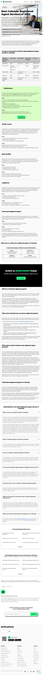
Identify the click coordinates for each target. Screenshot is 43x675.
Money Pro (3, 658)
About (18, 648)
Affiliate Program (20, 660)
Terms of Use (36, 655)
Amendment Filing (4, 662)
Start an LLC (37, 1)
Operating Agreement (5, 653)
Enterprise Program (21, 662)
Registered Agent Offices (22, 665)
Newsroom (19, 655)
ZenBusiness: (21, 29)
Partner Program (20, 658)
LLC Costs (3, 660)
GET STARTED (21, 278)
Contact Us (36, 653)
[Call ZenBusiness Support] (27, 2)
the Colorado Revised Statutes (24, 321)
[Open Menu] (1, 1)
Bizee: (21, 34)
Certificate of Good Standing (6, 664)
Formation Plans (4, 648)
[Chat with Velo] (39, 672)
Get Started (21, 117)
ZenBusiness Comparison (5, 7)
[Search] (25, 2)
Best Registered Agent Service (17, 7)
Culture (18, 653)
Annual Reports (4, 655)
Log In (9, 631)
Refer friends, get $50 (21, 664)
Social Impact (20, 651)
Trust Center (36, 658)
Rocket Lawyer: (21, 31)
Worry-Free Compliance (5, 651)
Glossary (35, 660)
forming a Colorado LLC (21, 518)
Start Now (34, 614)
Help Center (36, 651)
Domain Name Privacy (5, 665)
